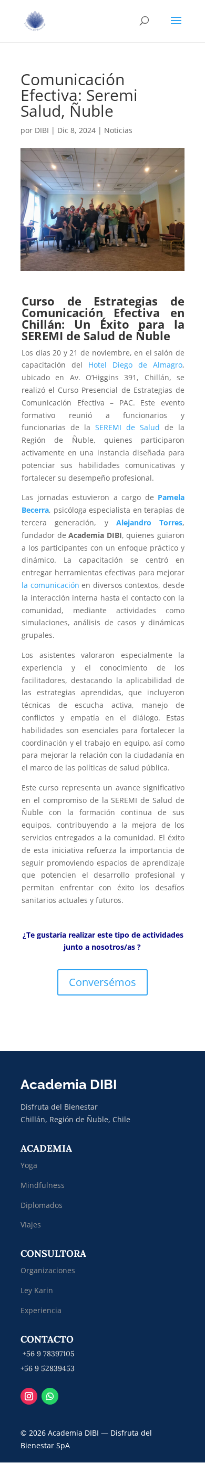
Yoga (28, 1165)
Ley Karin (36, 1290)
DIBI (42, 130)
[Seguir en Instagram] (28, 1396)
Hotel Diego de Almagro (135, 365)
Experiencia (41, 1310)
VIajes (30, 1225)
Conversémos (102, 982)
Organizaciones (47, 1270)
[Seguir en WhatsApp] (50, 1396)
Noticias (118, 130)
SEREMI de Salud (127, 427)
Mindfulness (42, 1185)
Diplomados (42, 1205)
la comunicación (50, 585)
